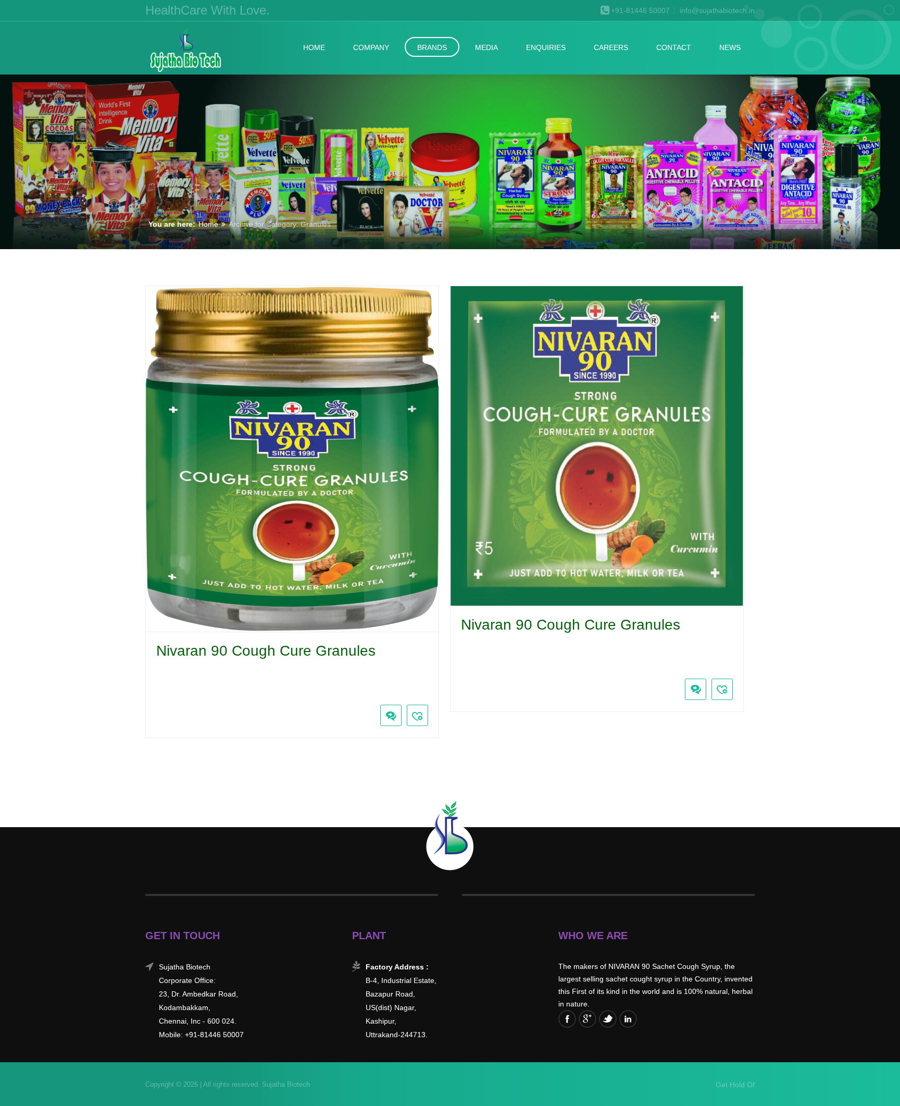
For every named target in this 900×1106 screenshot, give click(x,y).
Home (314, 47)
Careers (611, 47)
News (730, 47)
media (486, 47)
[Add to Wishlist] (417, 715)
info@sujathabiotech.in (717, 11)
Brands (432, 47)
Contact (673, 47)
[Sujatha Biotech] (184, 51)
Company (371, 47)
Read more (153, 691)
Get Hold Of (735, 1084)
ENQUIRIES (546, 47)
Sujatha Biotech (285, 1084)
